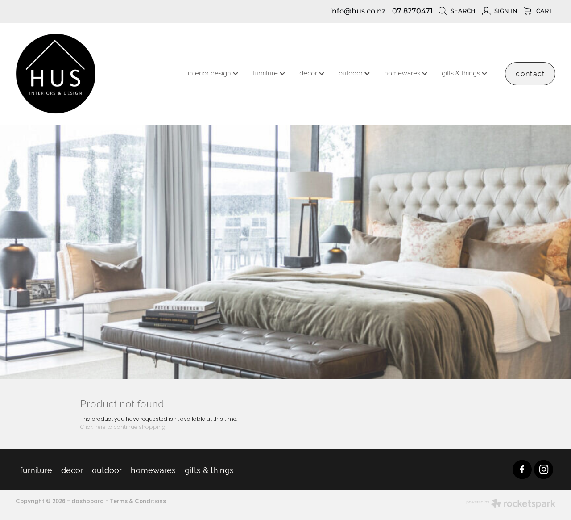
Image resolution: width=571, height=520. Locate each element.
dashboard (87, 501)
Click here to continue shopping (123, 427)
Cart (543, 11)
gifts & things (462, 73)
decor (309, 73)
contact (530, 73)
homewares (403, 73)
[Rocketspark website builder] (510, 505)
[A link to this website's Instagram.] (543, 469)
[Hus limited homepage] (70, 74)
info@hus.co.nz (357, 11)
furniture (266, 73)
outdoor (351, 73)
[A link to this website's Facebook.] (522, 469)
